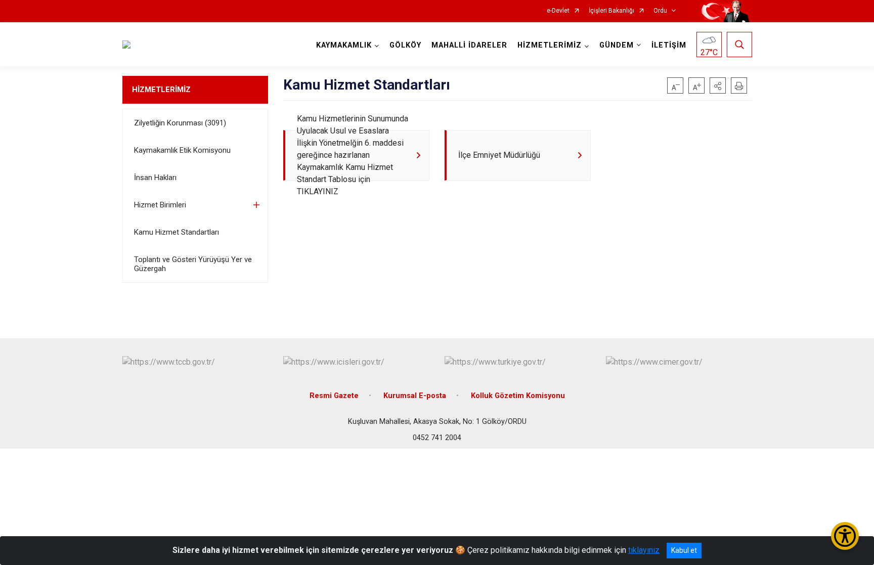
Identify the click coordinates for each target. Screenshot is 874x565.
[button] (718, 85)
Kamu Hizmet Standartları (176, 232)
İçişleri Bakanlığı (611, 11)
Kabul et (684, 550)
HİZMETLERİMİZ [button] (549, 45)
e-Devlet (558, 11)
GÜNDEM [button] (616, 45)
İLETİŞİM (668, 45)
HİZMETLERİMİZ (161, 89)
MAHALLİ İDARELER (469, 45)
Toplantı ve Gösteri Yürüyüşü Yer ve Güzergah (193, 264)
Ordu (660, 11)
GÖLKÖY (405, 45)
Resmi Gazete (334, 396)
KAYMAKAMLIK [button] (344, 45)
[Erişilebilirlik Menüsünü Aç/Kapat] (845, 536)
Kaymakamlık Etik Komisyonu (182, 150)
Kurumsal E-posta (414, 396)
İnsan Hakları (155, 177)
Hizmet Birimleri (160, 204)
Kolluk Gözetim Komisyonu (518, 396)
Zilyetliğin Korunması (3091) (180, 122)
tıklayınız (644, 550)
